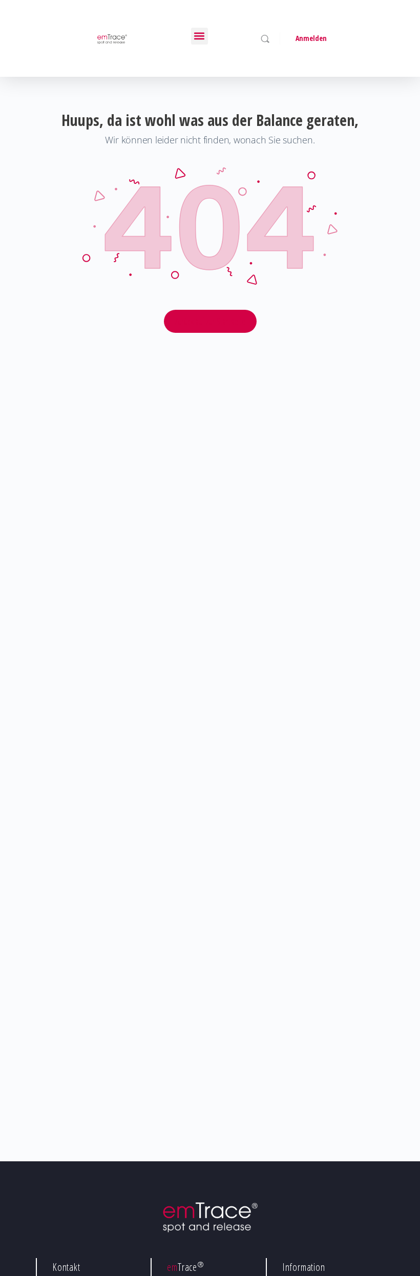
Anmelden (311, 38)
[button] (199, 36)
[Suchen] (265, 38)
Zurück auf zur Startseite (210, 321)
